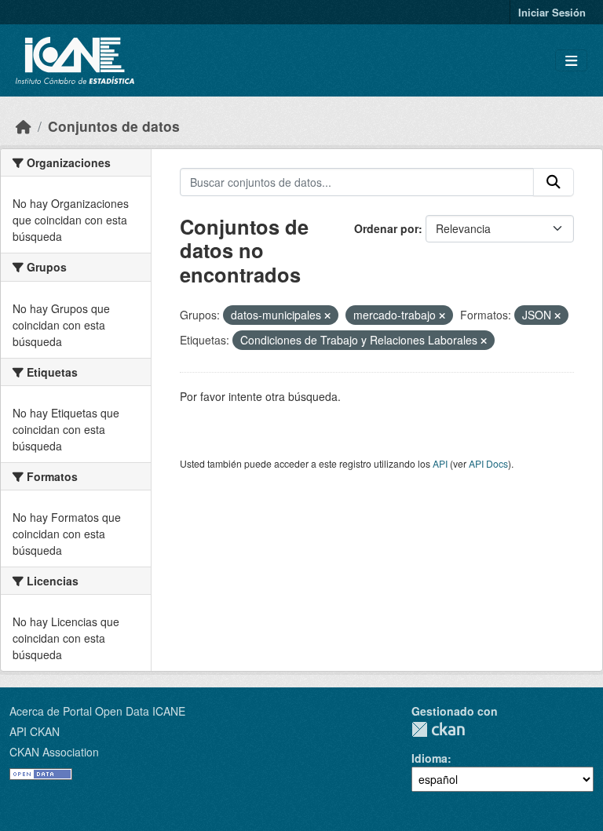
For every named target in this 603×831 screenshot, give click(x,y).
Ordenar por (386, 228)
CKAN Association (54, 752)
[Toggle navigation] (571, 60)
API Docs (488, 463)
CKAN (438, 729)
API (440, 463)
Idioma (429, 758)
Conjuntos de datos (114, 126)
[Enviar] (553, 182)
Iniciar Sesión (552, 12)
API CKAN (34, 731)
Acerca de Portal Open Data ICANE (97, 711)
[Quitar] (327, 315)
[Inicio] (23, 126)
